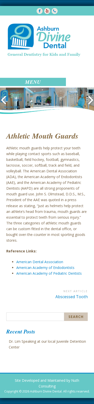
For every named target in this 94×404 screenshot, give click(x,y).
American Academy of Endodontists (45, 267)
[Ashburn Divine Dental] (43, 39)
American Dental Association (39, 261)
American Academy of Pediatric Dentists (49, 273)
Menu (33, 81)
